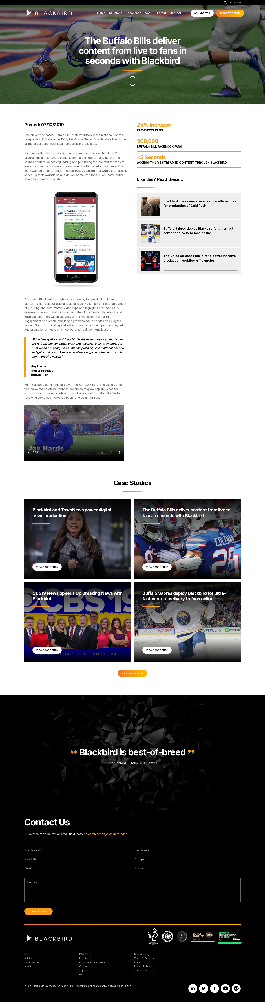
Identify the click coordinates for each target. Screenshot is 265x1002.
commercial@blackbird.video (107, 834)
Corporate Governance (92, 962)
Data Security (141, 954)
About (149, 13)
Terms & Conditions (145, 958)
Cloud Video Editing (120, 986)
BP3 (81, 974)
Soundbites (202, 13)
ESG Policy (85, 954)
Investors (84, 958)
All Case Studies (132, 673)
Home (101, 13)
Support (83, 970)
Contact (175, 13)
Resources (133, 13)
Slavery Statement (144, 970)
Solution (28, 958)
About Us (29, 966)
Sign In (234, 2)
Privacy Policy (142, 966)
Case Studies (133, 483)
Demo (230, 13)
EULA (137, 962)
